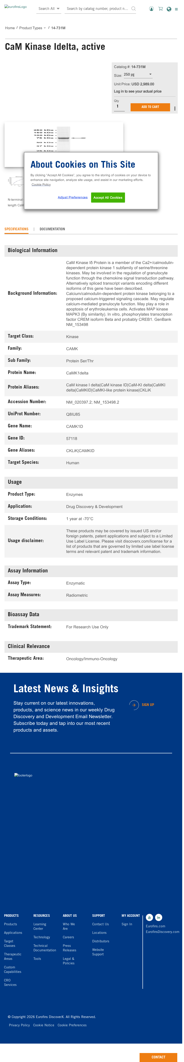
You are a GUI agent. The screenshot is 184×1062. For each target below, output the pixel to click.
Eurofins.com (155, 926)
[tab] (16, 229)
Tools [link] (37, 959)
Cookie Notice (43, 1025)
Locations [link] (99, 933)
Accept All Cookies (108, 197)
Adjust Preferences (73, 197)
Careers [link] (68, 937)
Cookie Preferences (72, 1025)
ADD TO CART (150, 107)
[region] (91, 181)
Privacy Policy (19, 1025)
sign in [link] (127, 924)
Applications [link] (13, 933)
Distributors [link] (100, 941)
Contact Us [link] (100, 924)
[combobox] (100, 9)
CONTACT (158, 1057)
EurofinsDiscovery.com (157, 932)
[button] (133, 8)
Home (10, 28)
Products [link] (10, 924)
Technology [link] (41, 937)
